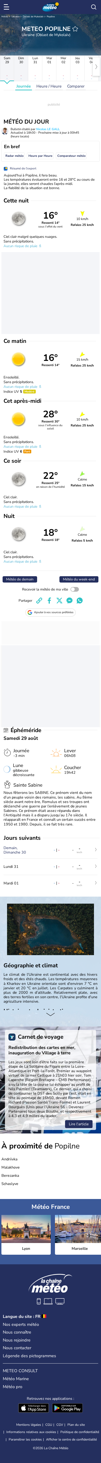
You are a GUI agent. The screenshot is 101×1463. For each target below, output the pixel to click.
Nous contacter (17, 1348)
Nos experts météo (21, 1324)
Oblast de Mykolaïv (33, 16)
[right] (96, 66)
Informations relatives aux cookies (31, 1432)
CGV (59, 1425)
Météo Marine (16, 1379)
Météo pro (12, 1387)
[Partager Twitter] (59, 601)
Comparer (76, 86)
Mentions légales (28, 1425)
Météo (4, 16)
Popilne (51, 16)
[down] (50, 1014)
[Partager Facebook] (49, 601)
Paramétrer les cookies (25, 1439)
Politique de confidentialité (79, 1432)
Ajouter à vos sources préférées (54, 612)
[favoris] (75, 29)
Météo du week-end (79, 579)
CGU (48, 1425)
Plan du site (76, 1425)
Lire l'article (79, 1124)
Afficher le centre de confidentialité (71, 1439)
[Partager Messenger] (69, 601)
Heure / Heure (49, 86)
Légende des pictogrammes (29, 1356)
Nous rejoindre (17, 1340)
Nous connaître (17, 1332)
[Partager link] (39, 601)
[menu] (7, 7)
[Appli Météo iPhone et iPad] (33, 1408)
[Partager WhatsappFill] (80, 601)
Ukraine (15, 16)
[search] (93, 7)
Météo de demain (20, 579)
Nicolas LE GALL (48, 129)
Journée (23, 86)
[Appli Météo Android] (67, 1408)
